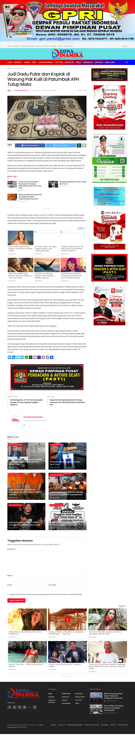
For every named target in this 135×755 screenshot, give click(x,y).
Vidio (77, 703)
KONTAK (60, 46)
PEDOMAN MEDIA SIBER (27, 46)
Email (10, 585)
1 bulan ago (23, 190)
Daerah (27, 62)
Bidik (34, 62)
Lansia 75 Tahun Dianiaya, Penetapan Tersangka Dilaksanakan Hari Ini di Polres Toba (30, 185)
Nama (10, 575)
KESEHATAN (69, 62)
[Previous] (45, 208)
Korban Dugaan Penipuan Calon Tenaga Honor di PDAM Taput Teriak (24, 523)
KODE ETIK (17, 46)
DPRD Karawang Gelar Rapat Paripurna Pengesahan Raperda (113, 696)
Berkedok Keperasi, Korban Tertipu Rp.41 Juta (73, 183)
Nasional (18, 62)
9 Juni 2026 (55, 528)
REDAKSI (9, 46)
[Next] (48, 208)
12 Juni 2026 (14, 528)
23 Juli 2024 (36, 90)
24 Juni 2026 (14, 497)
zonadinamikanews (21, 90)
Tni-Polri (59, 62)
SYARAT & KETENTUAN (42, 46)
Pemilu (78, 62)
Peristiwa (99, 62)
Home (9, 62)
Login (126, 46)
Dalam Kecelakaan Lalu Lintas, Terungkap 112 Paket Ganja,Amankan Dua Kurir (30, 197)
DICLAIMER (53, 46)
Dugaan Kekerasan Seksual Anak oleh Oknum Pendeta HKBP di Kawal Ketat (66, 493)
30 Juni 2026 (55, 467)
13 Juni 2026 (55, 497)
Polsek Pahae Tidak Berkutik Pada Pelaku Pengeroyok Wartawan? (64, 523)
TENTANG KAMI (68, 46)
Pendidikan (88, 62)
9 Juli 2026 (13, 467)
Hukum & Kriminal (46, 62)
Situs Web (52, 585)
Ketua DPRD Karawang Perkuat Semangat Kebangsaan (113, 708)
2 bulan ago (64, 186)
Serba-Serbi (110, 62)
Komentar (12, 549)
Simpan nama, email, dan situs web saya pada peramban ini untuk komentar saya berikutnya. (45, 594)
